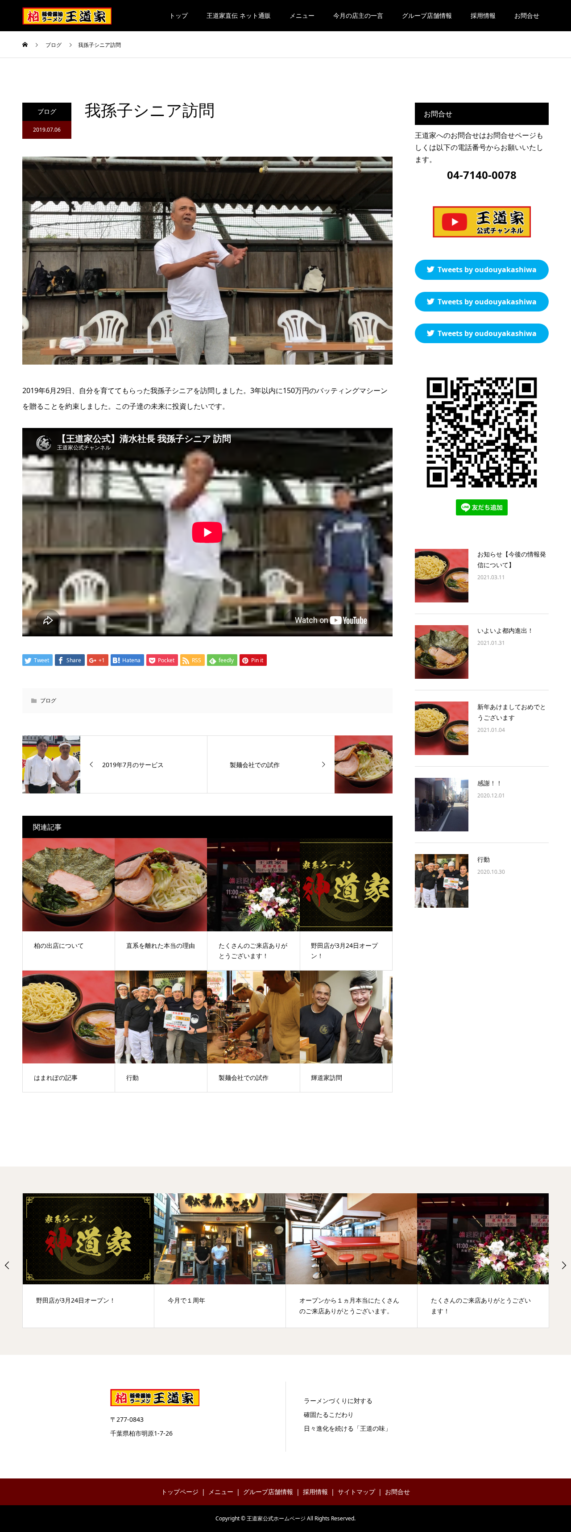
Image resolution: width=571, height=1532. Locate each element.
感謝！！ (489, 783)
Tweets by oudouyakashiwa (487, 269)
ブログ (46, 111)
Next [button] (563, 1265)
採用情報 (483, 15)
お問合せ (526, 15)
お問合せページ (511, 135)
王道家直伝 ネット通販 (239, 15)
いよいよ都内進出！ (505, 630)
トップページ (180, 1491)
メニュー (302, 15)
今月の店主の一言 (358, 15)
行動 (483, 859)
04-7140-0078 (482, 174)
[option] (88, 1260)
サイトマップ (356, 1491)
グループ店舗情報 (427, 15)
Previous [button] (7, 1265)
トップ (178, 15)
